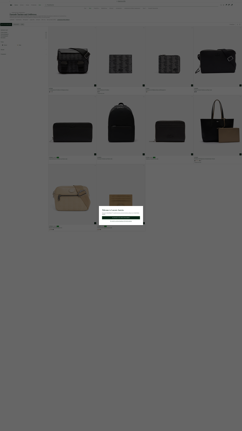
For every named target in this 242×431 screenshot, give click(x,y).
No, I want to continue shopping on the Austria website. (121, 221)
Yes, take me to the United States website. (121, 217)
